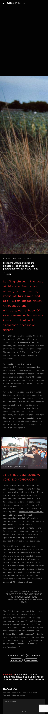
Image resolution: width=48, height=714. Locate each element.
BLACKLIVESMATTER (16, 656)
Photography (16, 259)
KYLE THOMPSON (32, 656)
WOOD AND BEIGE (31, 660)
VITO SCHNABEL (16, 660)
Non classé (7, 259)
